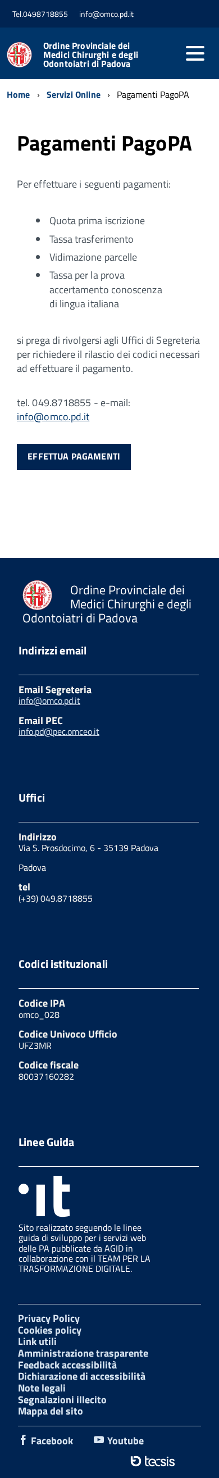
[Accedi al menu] (195, 53)
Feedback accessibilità (67, 1364)
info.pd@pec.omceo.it (59, 731)
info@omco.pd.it (53, 416)
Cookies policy (49, 1330)
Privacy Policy (49, 1318)
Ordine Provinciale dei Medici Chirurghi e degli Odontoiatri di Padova (90, 54)
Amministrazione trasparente (83, 1353)
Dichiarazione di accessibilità (81, 1376)
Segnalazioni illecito (62, 1399)
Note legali (42, 1387)
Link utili (37, 1341)
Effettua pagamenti (74, 456)
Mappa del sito (50, 1410)
